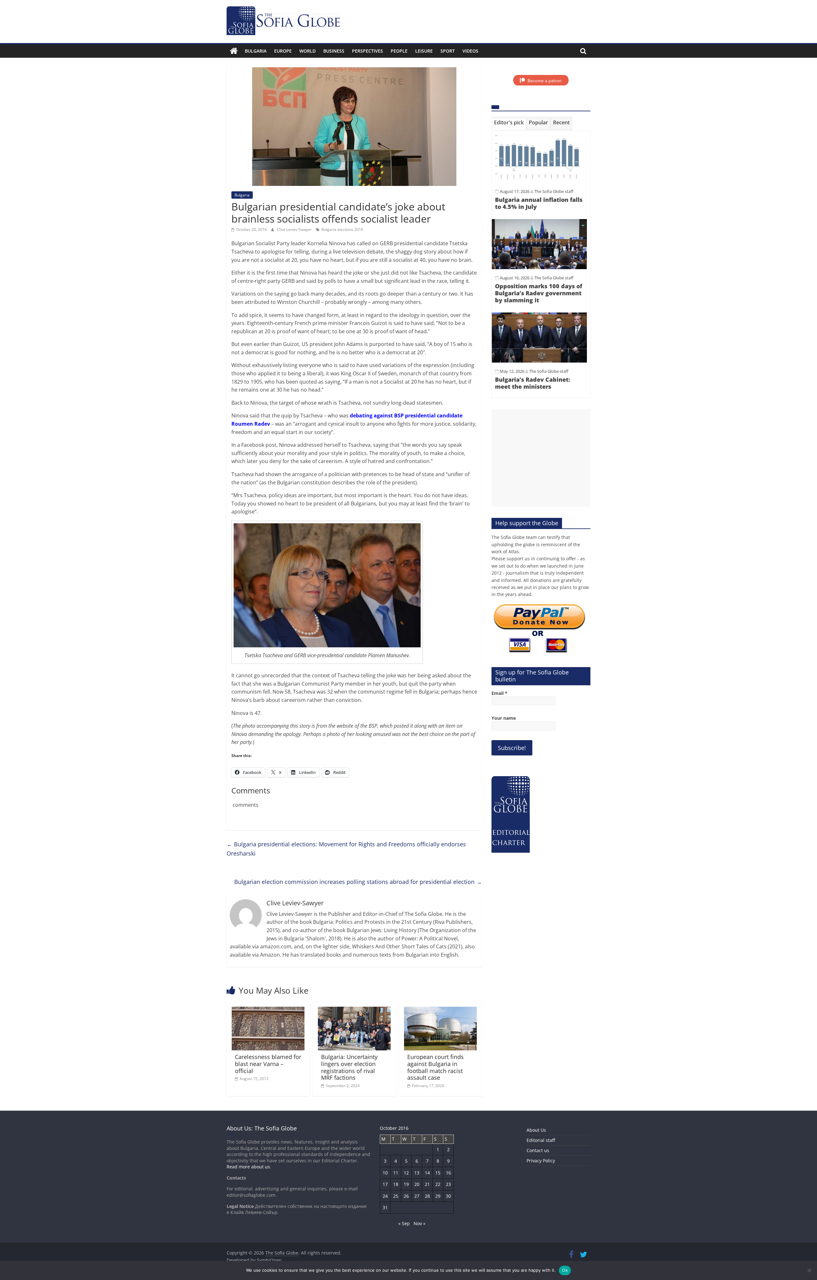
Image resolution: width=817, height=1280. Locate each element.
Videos (470, 51)
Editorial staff (541, 1140)
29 (437, 1196)
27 (416, 1196)
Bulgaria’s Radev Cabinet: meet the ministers (532, 383)
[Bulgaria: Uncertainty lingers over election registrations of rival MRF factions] (354, 1010)
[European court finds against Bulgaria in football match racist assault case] (440, 1010)
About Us (536, 1130)
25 (395, 1196)
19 (406, 1184)
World (307, 51)
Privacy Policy (541, 1161)
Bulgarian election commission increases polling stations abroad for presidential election (358, 882)
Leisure (424, 51)
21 (427, 1184)
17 (385, 1184)
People (399, 51)
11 (395, 1173)
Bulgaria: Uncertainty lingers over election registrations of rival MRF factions (349, 1067)
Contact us (538, 1150)
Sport (447, 51)
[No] (809, 1270)
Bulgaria (255, 51)
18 (395, 1184)
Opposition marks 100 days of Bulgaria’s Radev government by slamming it (538, 293)
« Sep (404, 1223)
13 (416, 1173)
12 (406, 1173)
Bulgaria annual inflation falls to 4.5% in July (538, 203)
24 (385, 1196)
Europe (283, 51)
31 (385, 1207)
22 (437, 1184)
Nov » (419, 1223)
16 (448, 1173)
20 (416, 1184)
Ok (565, 1270)
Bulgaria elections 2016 (342, 229)
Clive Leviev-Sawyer (295, 229)
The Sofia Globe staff (553, 191)
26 (406, 1196)
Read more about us (248, 1167)
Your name (503, 718)
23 (448, 1184)
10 (385, 1173)
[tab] (508, 124)
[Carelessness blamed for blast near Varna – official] (268, 1010)
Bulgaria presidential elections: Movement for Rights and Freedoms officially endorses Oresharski (346, 848)
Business (333, 51)
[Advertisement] (540, 458)
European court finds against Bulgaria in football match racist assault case (435, 1067)
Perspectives (367, 51)
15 (437, 1173)
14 (427, 1173)
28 (427, 1196)
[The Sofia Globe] (234, 51)
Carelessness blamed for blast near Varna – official (268, 1063)
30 (448, 1196)
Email (499, 693)
